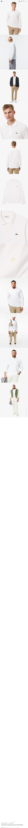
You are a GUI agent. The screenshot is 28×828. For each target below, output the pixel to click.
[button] (22, 1)
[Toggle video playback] (2, 68)
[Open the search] (24, 1)
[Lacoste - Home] (2, 1)
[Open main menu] (26, 1)
